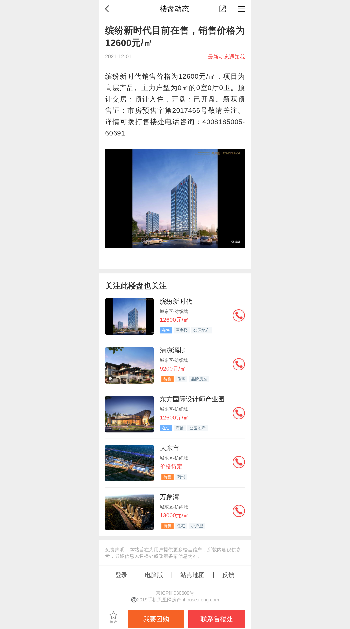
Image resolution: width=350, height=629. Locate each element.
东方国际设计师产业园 (192, 399)
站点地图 (192, 575)
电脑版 (154, 575)
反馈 (228, 575)
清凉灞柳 (173, 350)
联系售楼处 (217, 619)
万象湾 (169, 497)
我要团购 (156, 619)
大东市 (169, 448)
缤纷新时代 (176, 301)
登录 (121, 575)
